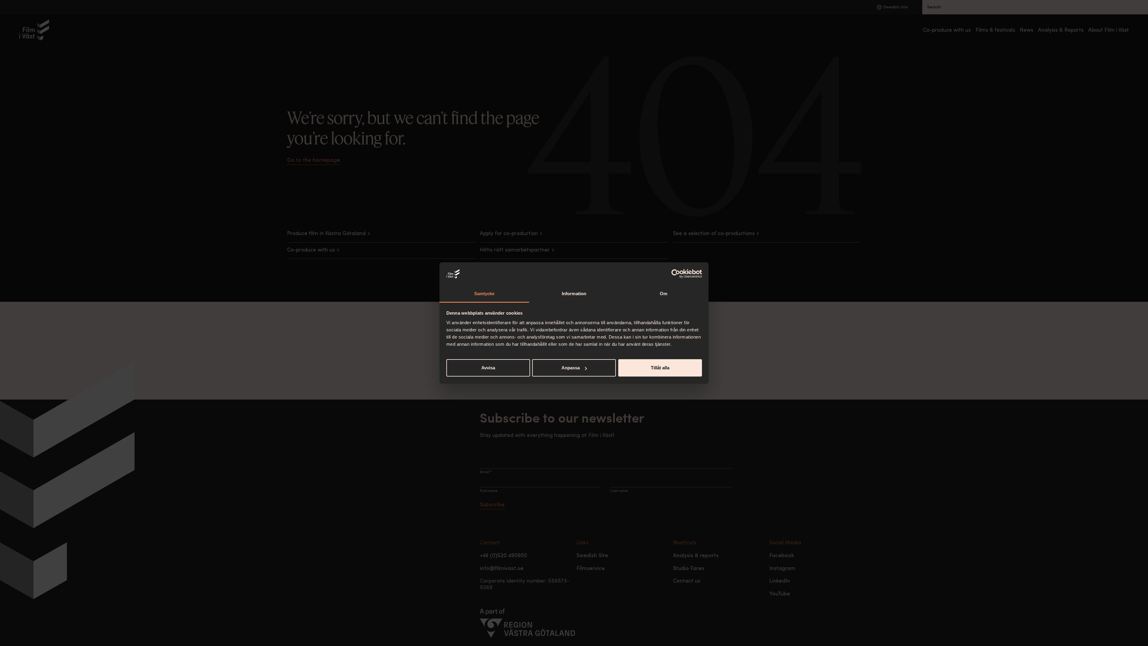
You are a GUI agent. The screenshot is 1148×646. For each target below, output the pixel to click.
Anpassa (570, 367)
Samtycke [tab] (484, 293)
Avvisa (488, 367)
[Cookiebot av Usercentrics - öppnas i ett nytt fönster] (676, 273)
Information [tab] (574, 293)
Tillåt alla (660, 367)
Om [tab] (663, 293)
